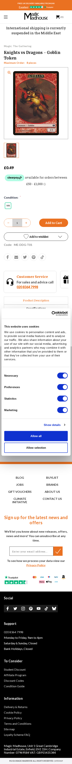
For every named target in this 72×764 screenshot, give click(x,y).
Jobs (20, 484)
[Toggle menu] (10, 17)
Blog (20, 477)
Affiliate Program (15, 675)
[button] (36, 236)
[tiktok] (42, 257)
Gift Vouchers (20, 491)
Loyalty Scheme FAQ (17, 734)
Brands (52, 484)
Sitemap (59, 761)
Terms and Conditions (17, 723)
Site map (9, 729)
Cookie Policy (13, 712)
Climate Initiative (19, 500)
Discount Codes (14, 680)
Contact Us (52, 498)
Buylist (52, 477)
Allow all (36, 436)
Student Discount (15, 669)
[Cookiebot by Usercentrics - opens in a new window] (52, 313)
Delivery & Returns (16, 707)
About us (52, 491)
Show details (52, 424)
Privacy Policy (36, 565)
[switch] (62, 387)
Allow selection (36, 447)
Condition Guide (14, 686)
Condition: (12, 197)
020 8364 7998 (13, 632)
